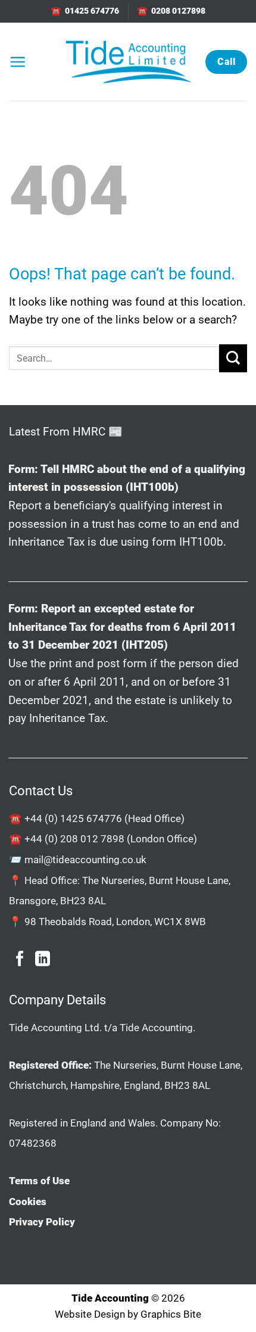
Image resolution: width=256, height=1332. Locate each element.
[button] (17, 61)
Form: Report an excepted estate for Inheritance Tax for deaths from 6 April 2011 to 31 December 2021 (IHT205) (122, 627)
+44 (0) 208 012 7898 (74, 839)
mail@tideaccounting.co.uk (85, 860)
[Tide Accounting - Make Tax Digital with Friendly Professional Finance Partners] (128, 62)
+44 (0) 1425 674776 (73, 818)
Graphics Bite (171, 1314)
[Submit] (233, 358)
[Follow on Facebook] (20, 959)
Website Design (90, 1314)
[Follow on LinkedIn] (42, 959)
